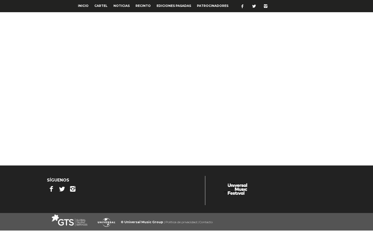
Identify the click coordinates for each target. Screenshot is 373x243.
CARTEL (101, 6)
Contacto (206, 222)
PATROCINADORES (212, 6)
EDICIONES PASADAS (174, 6)
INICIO (83, 6)
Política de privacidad (181, 222)
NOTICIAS (121, 6)
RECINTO (143, 6)
